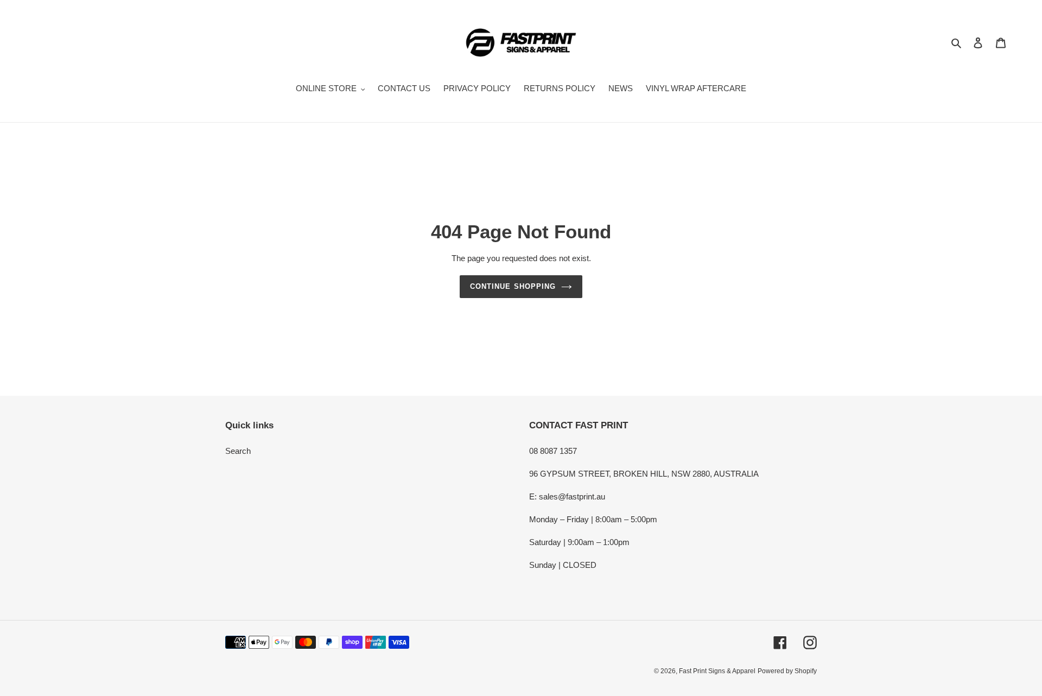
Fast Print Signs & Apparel (717, 671)
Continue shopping (513, 286)
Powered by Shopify (787, 671)
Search (238, 450)
